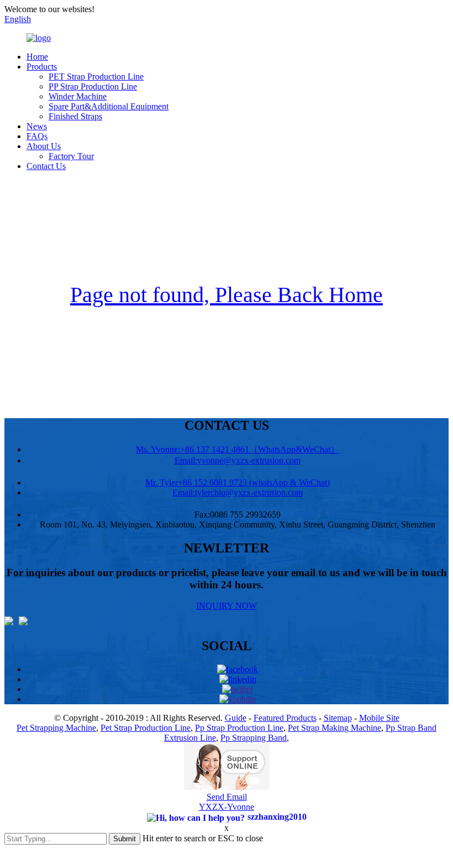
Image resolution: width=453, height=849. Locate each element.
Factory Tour (71, 156)
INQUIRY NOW (226, 605)
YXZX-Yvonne (226, 806)
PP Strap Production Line (93, 86)
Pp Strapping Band (253, 737)
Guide (235, 718)
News (37, 126)
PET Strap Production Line (96, 76)
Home (37, 56)
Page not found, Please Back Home (226, 294)
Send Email (227, 796)
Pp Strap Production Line (239, 727)
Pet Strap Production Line (146, 727)
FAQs (37, 136)
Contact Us (46, 166)
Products (42, 66)
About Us (44, 146)
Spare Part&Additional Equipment (108, 106)
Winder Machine (78, 96)
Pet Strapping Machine (56, 727)
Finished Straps (75, 116)
